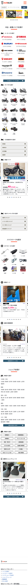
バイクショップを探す (8, 575)
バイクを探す (5, 571)
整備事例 (4, 579)
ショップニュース (6, 577)
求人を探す (5, 581)
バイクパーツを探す (7, 573)
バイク (3, 7)
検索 (24, 7)
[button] (7, 197)
